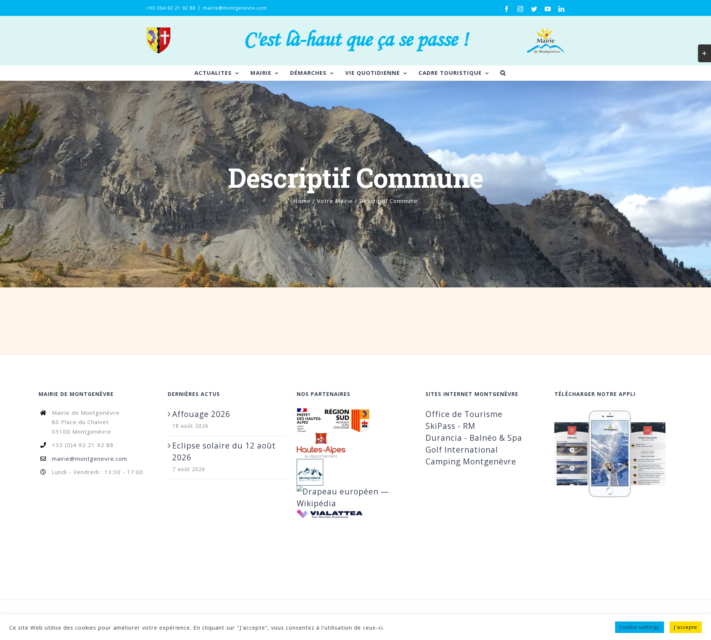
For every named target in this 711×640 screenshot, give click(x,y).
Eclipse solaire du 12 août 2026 (224, 451)
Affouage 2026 (201, 414)
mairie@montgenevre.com (235, 8)
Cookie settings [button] (640, 627)
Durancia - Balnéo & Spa (473, 438)
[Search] (503, 73)
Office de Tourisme (464, 414)
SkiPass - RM (450, 426)
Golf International (461, 449)
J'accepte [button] (685, 627)
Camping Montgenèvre (470, 461)
